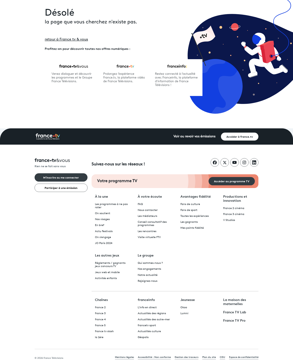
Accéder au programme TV (231, 181)
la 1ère (99, 337)
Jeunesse (187, 299)
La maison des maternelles (234, 301)
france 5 (100, 325)
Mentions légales (124, 357)
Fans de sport (188, 210)
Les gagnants (189, 222)
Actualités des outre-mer (154, 319)
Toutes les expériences (194, 216)
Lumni (184, 313)
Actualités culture (149, 331)
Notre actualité (148, 275)
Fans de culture (190, 204)
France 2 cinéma (233, 208)
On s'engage (103, 237)
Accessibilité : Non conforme (154, 357)
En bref (99, 225)
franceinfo (146, 299)
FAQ (140, 204)
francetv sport (147, 325)
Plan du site (209, 357)
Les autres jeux (107, 255)
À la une (101, 196)
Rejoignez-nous (147, 281)
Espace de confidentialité (243, 357)
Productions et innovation (235, 198)
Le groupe (146, 255)
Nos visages (102, 219)
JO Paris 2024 (103, 243)
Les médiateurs (147, 216)
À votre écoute (150, 196)
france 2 (100, 307)
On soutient (102, 213)
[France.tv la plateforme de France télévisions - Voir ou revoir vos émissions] (48, 136)
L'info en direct (147, 307)
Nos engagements (149, 269)
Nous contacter (148, 210)
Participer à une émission (61, 188)
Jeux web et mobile (107, 272)
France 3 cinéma (233, 214)
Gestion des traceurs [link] (186, 357)
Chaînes (101, 299)
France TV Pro (234, 320)
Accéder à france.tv (239, 136)
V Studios (229, 220)
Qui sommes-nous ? (150, 263)
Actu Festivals (104, 231)
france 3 (100, 313)
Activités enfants (106, 278)
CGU (222, 357)
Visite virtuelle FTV (149, 237)
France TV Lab (234, 311)
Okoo (183, 307)
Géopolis (143, 337)
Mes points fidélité (192, 228)
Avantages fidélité (195, 196)
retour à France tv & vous (66, 39)
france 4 (100, 319)
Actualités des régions (152, 313)
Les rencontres (147, 231)
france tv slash (104, 331)
